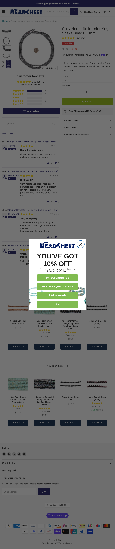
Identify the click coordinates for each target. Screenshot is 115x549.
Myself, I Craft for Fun (57, 278)
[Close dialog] (80, 244)
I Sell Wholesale (57, 295)
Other (57, 304)
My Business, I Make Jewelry (57, 286)
